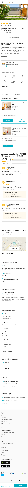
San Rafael (9, 32)
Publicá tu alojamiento (6, 419)
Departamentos (17, 32)
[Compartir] (22, 6)
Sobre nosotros (5, 421)
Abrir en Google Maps (7, 253)
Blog (2, 436)
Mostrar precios (7, 120)
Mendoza (3, 32)
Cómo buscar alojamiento (7, 432)
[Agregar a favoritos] (25, 6)
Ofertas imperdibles (6, 430)
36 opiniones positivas (6, 25)
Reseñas (3, 434)
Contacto (3, 417)
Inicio (2, 415)
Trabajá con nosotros (6, 423)
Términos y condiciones (7, 443)
